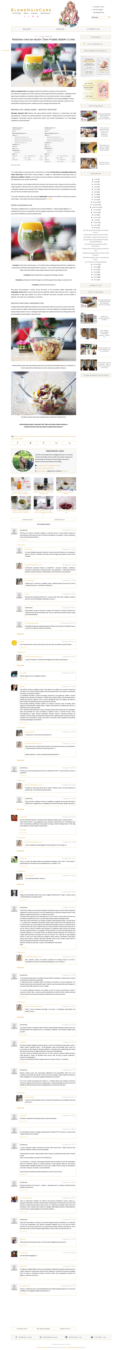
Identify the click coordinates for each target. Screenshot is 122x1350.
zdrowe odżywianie (17, 438)
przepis (24, 830)
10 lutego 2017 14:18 (68, 530)
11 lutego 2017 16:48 (68, 785)
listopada (96, 205)
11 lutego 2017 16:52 (68, 957)
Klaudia (22, 686)
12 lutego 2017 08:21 (68, 594)
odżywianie (48, 436)
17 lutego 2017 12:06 (68, 798)
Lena (21, 892)
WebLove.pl (82, 1347)
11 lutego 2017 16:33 (68, 732)
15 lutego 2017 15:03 (68, 1219)
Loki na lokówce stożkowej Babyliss (96, 262)
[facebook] (24, 16)
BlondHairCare (31, 9)
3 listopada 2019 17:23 (68, 1286)
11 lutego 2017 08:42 (68, 892)
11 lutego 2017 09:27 (68, 907)
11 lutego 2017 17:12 (68, 1042)
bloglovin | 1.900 (75, 1337)
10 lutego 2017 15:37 (68, 641)
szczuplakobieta (25, 1286)
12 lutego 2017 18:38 (68, 1129)
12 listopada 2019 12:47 (67, 623)
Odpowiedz (23, 540)
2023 (95, 184)
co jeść (19, 436)
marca (96, 225)
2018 (95, 197)
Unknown (23, 1042)
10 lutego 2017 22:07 (68, 858)
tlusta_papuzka (29, 580)
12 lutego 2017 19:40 (68, 1097)
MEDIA (26, 13)
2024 (96, 182)
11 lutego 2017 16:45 (68, 656)
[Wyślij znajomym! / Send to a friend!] (56, 443)
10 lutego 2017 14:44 (68, 565)
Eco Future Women (26, 1198)
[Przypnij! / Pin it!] (43, 443)
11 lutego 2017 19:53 (68, 1115)
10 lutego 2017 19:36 (68, 686)
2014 (95, 272)
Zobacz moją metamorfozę (45, 468)
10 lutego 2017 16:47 (68, 673)
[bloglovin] (33, 16)
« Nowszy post (27, 519)
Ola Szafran (28, 549)
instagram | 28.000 (50, 1337)
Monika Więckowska (31, 623)
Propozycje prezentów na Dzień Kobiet (96, 234)
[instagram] (28, 16)
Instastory (65, 471)
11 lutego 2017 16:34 (68, 875)
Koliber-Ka (23, 858)
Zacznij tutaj (99, 6)
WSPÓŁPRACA (45, 13)
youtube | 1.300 (100, 1337)
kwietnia (96, 222)
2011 (95, 279)
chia (15, 436)
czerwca (96, 217)
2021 (95, 189)
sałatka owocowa (66, 436)
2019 (95, 194)
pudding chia (56, 436)
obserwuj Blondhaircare (95, 44)
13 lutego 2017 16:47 (68, 1198)
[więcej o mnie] (23, 471)
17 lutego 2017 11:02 (68, 1239)
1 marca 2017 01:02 (69, 1252)
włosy (27, 29)
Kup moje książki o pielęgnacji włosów (48, 465)
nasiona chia (41, 436)
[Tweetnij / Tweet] (31, 443)
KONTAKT (34, 13)
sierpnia (95, 212)
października (96, 207)
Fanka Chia (23, 1266)
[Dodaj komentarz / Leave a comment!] (69, 443)
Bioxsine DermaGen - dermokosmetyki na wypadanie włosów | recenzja (104, 116)
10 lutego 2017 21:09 (68, 817)
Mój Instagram (41, 471)
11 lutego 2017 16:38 (68, 580)
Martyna (22, 1239)
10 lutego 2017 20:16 (68, 768)
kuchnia (34, 436)
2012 (95, 277)
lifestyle (93, 29)
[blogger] (38, 16)
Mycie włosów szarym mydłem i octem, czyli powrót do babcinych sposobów (104, 132)
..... (20, 1129)
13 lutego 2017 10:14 (68, 1182)
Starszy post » (59, 519)
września (96, 210)
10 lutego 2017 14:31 (68, 549)
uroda (60, 29)
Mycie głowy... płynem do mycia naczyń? (95, 237)
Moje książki (98, 9)
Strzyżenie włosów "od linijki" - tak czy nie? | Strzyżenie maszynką (104, 365)
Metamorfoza (99, 12)
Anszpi (22, 641)
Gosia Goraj (23, 1252)
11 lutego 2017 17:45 (68, 1070)
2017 (95, 199)
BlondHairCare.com (55, 1347)
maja (95, 220)
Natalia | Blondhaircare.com (33, 565)
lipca (95, 215)
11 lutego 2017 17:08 (68, 1024)
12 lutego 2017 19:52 (68, 1144)
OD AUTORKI (16, 13)
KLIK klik (49, 199)
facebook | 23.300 (25, 1337)
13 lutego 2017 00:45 (68, 607)
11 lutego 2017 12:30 (68, 975)
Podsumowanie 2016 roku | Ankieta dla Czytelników (104, 349)
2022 (96, 187)
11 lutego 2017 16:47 (68, 743)
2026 (96, 179)
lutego (96, 227)
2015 (95, 269)
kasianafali (23, 817)
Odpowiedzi (21, 545)
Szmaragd (23, 673)
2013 (95, 274)
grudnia (95, 202)
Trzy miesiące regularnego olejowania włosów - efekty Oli (104, 334)
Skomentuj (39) (5, 50)
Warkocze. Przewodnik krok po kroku (104, 318)
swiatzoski (23, 1115)
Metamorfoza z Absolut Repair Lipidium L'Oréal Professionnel (104, 147)
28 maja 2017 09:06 (69, 1266)
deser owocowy (26, 436)
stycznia (95, 264)
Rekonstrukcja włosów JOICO (104, 163)
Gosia (27, 594)
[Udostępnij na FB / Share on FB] (18, 443)
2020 (95, 192)
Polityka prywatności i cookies (61, 1344)
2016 (95, 267)
